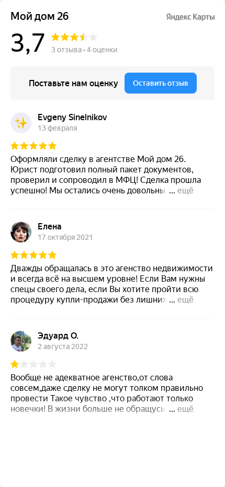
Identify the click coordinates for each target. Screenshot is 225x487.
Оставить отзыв (160, 83)
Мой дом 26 (39, 16)
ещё (185, 190)
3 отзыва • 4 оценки (84, 49)
